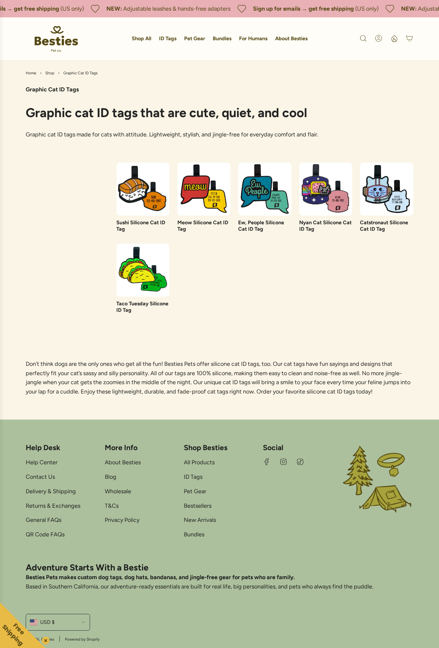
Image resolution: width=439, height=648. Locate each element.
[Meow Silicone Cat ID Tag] (204, 189)
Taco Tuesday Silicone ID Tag (142, 307)
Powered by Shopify (82, 639)
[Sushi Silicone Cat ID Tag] (143, 189)
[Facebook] (266, 461)
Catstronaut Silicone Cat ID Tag (384, 225)
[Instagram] (283, 461)
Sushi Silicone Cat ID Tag (140, 225)
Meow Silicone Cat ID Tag (202, 225)
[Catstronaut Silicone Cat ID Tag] (386, 189)
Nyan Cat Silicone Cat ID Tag (325, 225)
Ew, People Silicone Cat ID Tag (261, 225)
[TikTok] (300, 461)
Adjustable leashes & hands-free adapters (172, 8)
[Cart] (409, 38)
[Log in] (378, 38)
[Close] (44, 639)
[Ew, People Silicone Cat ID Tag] (264, 189)
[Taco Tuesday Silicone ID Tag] (143, 270)
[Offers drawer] (394, 38)
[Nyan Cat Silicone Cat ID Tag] (326, 189)
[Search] (363, 38)
